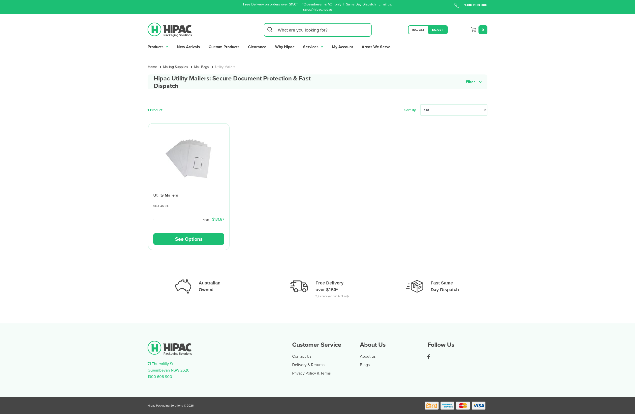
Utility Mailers (165, 195)
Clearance (257, 47)
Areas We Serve (376, 47)
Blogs (365, 364)
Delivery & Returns (308, 364)
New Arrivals (188, 47)
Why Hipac (284, 47)
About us (368, 356)
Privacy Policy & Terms (311, 373)
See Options (189, 238)
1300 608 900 (475, 4)
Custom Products (224, 47)
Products (156, 47)
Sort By (410, 109)
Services (311, 47)
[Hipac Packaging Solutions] (170, 29)
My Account (342, 47)
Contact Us (301, 356)
